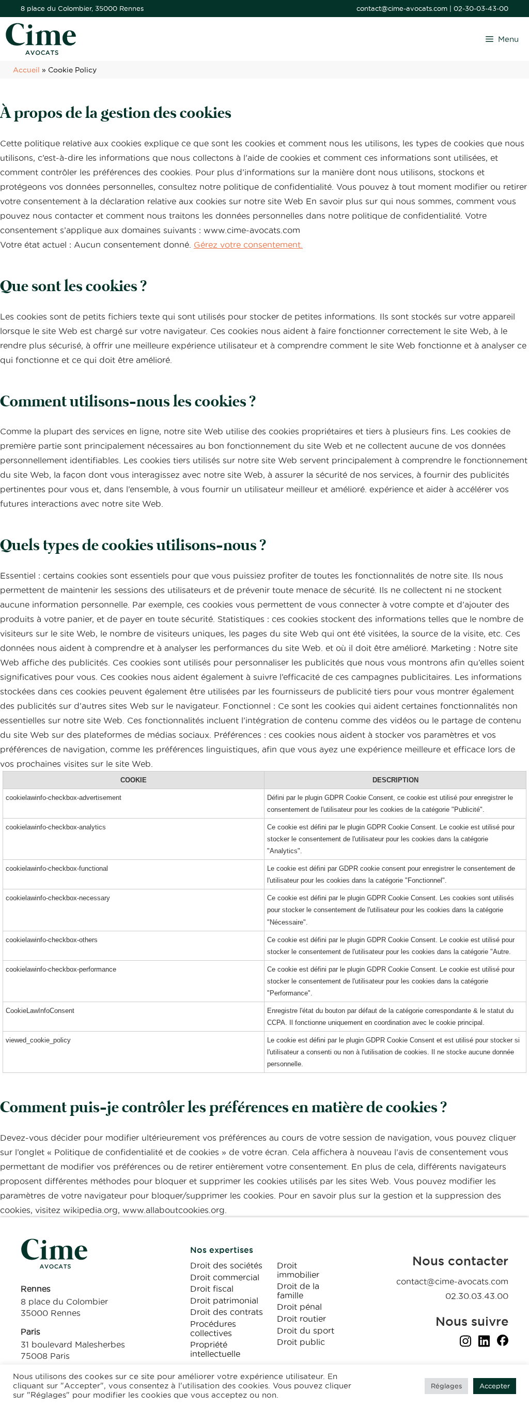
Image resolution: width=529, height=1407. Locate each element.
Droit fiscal (212, 1288)
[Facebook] (502, 1343)
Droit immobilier (298, 1270)
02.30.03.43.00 (476, 1295)
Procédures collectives (213, 1328)
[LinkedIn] (484, 1343)
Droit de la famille (298, 1290)
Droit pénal (299, 1306)
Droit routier (301, 1318)
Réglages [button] (446, 1385)
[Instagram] (465, 1343)
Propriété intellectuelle (215, 1349)
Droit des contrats (226, 1312)
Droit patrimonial (224, 1300)
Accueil (26, 70)
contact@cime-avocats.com (401, 8)
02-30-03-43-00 (481, 8)
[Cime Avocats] (40, 39)
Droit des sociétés (226, 1265)
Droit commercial (224, 1277)
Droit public (301, 1342)
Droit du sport (305, 1330)
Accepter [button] (494, 1385)
